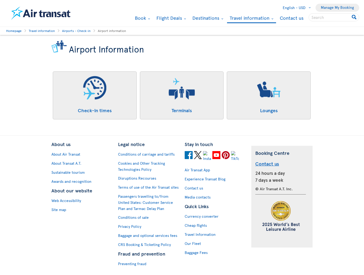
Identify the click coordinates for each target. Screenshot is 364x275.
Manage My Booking (337, 7)
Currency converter (202, 216)
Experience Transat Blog (205, 178)
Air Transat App (197, 169)
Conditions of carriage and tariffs (146, 154)
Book (139, 17)
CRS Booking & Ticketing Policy (144, 244)
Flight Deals (168, 17)
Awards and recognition (71, 181)
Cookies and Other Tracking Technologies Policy (141, 166)
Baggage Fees (196, 252)
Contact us (292, 17)
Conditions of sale (133, 217)
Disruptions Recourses (137, 178)
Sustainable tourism (68, 172)
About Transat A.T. (66, 163)
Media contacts (198, 197)
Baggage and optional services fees (147, 235)
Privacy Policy (129, 226)
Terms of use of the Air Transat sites (148, 187)
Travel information (249, 18)
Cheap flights (196, 225)
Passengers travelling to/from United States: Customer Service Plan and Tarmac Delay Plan (145, 202)
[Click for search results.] (354, 17)
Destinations (205, 17)
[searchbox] (334, 17)
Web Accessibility (66, 200)
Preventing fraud (132, 263)
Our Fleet (193, 243)
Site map (58, 209)
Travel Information (200, 234)
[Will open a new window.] (189, 156)
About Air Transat (65, 154)
